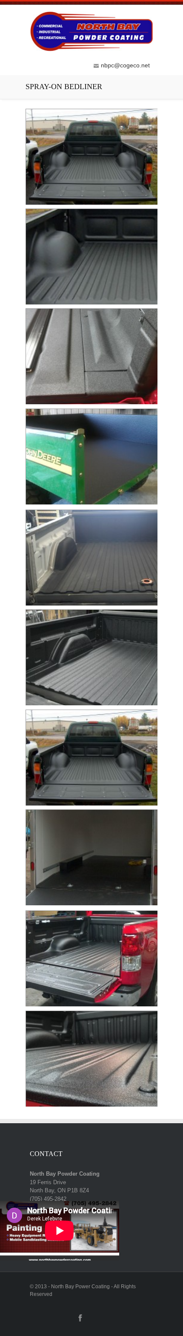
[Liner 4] (91, 1006)
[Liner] (91, 1105)
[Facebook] (80, 1321)
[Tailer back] (91, 203)
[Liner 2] (91, 804)
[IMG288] (91, 403)
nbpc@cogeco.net (125, 65)
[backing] (91, 303)
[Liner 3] (91, 904)
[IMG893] (91, 604)
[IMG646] (91, 503)
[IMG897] (91, 704)
